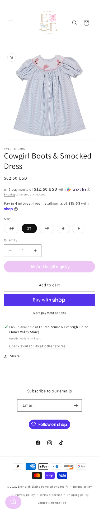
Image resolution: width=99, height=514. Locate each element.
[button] (10, 23)
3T (29, 228)
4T (49, 229)
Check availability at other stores (37, 346)
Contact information (52, 503)
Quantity (10, 240)
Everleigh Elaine (29, 486)
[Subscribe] (76, 405)
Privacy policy (25, 495)
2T (14, 229)
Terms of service (51, 495)
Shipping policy (78, 495)
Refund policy (82, 486)
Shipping (9, 194)
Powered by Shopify (54, 486)
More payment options (49, 313)
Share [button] (15, 356)
